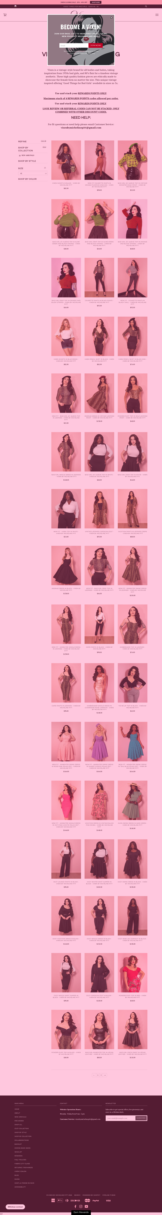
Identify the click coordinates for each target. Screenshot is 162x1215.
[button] (111, 17)
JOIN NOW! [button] (95, 45)
